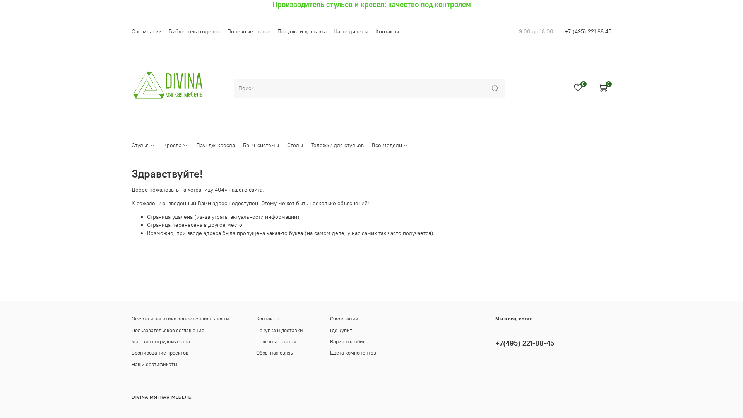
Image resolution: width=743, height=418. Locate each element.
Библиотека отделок (194, 31)
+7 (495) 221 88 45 (588, 31)
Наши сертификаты (154, 364)
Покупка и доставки (279, 330)
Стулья (140, 145)
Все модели (387, 145)
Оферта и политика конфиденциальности (180, 319)
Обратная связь (274, 353)
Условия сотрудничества (161, 341)
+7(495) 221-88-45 (524, 343)
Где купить (342, 330)
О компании (147, 31)
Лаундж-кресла (215, 145)
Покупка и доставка (302, 31)
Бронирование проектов (160, 353)
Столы (295, 145)
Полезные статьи (248, 31)
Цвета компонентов (353, 353)
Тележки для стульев (337, 145)
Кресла (172, 145)
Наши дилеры (351, 31)
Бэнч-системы (261, 145)
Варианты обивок (350, 341)
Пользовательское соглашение (168, 330)
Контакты (387, 31)
